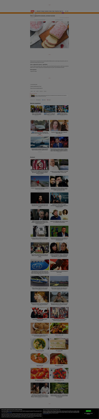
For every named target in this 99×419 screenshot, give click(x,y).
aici (20, 415)
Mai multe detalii (10, 412)
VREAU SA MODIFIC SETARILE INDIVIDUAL (88, 413)
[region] (49, 413)
